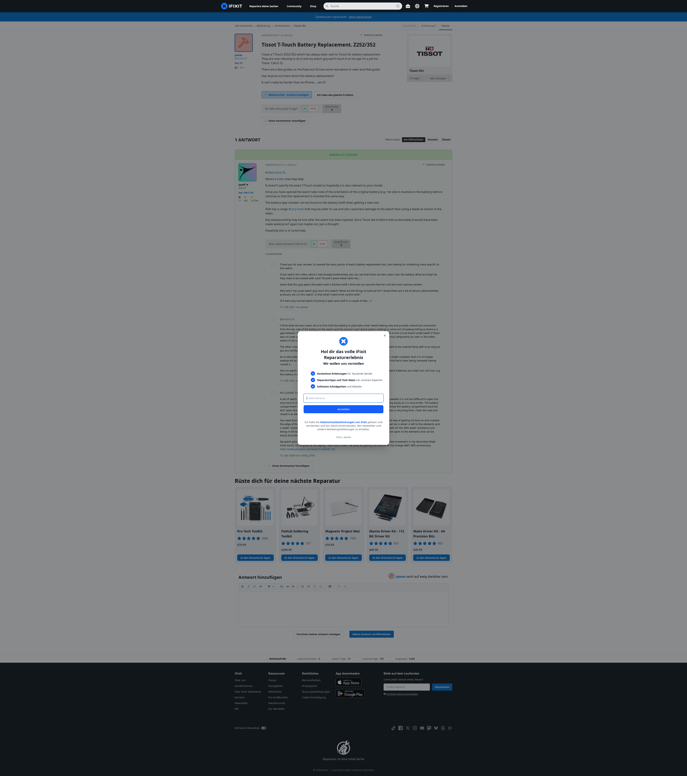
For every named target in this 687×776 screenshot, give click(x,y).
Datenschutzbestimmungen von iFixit (343, 422)
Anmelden (343, 409)
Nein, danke (343, 437)
